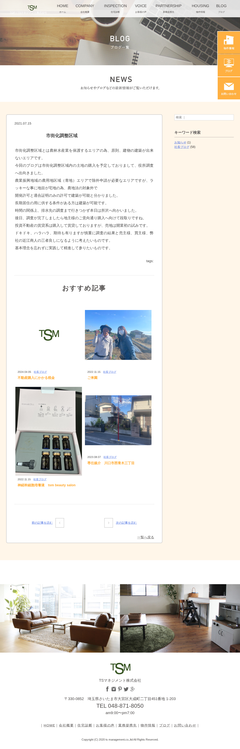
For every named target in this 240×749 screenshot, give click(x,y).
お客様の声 (105, 725)
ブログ (164, 725)
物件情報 (148, 725)
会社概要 (66, 725)
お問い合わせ (185, 725)
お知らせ (180, 142)
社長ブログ (40, 371)
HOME (49, 725)
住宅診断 (84, 725)
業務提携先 (127, 725)
